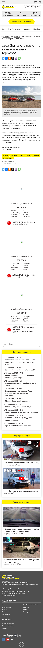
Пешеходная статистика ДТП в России (21, 412)
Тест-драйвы (6, 614)
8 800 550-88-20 (32, 6)
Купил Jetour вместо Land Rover (18, 426)
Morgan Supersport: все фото (17, 401)
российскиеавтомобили (21, 155)
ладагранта (8, 158)
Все (3, 29)
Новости (26, 29)
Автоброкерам (14, 29)
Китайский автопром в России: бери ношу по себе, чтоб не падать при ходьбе (20, 362)
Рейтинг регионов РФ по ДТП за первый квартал (18, 419)
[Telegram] (3, 58)
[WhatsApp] (19, 58)
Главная (6, 36)
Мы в (4, 635)
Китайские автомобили (30, 605)
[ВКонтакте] (6, 58)
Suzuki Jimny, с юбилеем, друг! (18, 407)
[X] (12, 58)
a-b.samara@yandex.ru (8, 595)
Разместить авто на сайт (21, 21)
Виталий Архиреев (8, 161)
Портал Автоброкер (8, 626)
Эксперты (26, 612)
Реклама (26, 607)
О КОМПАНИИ (6, 620)
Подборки (37, 29)
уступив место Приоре (16, 140)
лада (6, 155)
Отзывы (4, 628)
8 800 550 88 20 (24, 591)
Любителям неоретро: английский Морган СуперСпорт (19, 376)
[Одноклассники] (9, 58)
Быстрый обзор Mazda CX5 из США (20, 370)
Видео (25, 609)
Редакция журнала (8, 623)
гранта (36, 155)
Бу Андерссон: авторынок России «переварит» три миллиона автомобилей (19, 393)
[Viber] (16, 58)
